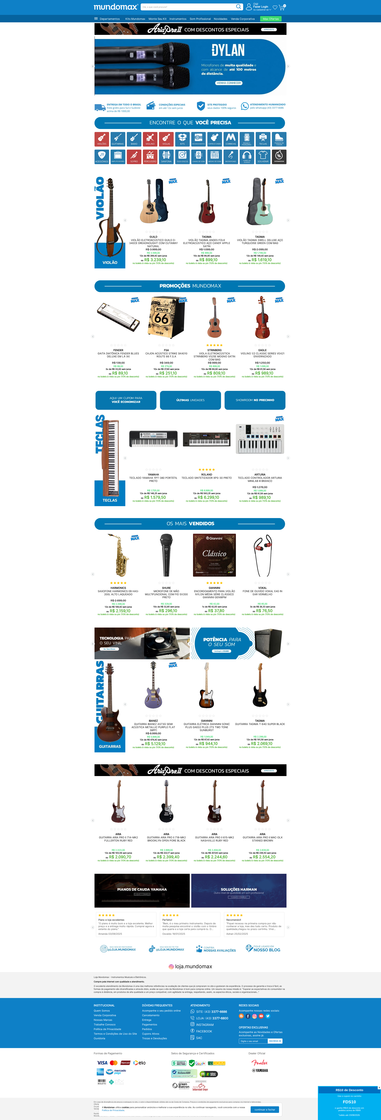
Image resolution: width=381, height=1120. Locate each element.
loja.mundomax (193, 966)
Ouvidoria (99, 1038)
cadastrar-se (262, 9)
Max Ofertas (271, 18)
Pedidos (147, 1029)
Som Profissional (200, 18)
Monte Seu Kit (158, 18)
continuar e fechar (265, 1109)
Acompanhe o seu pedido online (161, 1010)
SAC (199, 1038)
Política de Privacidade (107, 1029)
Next (288, 66)
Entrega (146, 1019)
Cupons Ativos (150, 1033)
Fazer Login (260, 6)
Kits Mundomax (135, 18)
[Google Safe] (198, 1064)
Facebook (204, 1031)
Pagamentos (149, 1024)
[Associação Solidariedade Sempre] (201, 1086)
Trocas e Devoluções (154, 1038)
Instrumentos (178, 18)
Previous (93, 66)
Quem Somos (102, 1010)
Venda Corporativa (243, 18)
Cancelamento (150, 1015)
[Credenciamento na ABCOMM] (217, 1064)
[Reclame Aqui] (185, 1074)
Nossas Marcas (103, 1019)
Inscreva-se (275, 1041)
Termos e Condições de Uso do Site (115, 1033)
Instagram (205, 1025)
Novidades (220, 18)
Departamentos (110, 18)
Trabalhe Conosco (104, 1024)
